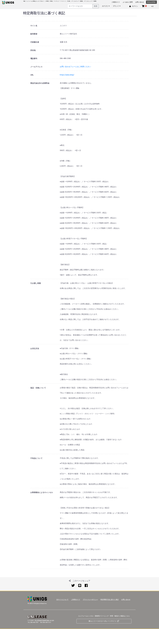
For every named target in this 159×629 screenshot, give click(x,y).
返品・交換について (38, 388)
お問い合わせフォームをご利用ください (75, 67)
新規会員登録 (151, 2)
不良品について (36, 458)
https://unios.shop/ (67, 75)
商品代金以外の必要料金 (39, 83)
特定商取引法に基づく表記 (109, 599)
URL (32, 75)
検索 (95, 6)
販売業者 (33, 34)
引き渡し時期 (35, 283)
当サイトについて (62, 599)
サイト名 (33, 26)
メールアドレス (36, 67)
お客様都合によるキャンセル (41, 492)
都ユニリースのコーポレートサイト (103, 621)
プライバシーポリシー (90, 599)
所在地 (33, 50)
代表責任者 (34, 42)
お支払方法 (34, 348)
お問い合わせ (139, 2)
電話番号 (33, 58)
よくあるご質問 (128, 2)
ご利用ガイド (115, 2)
